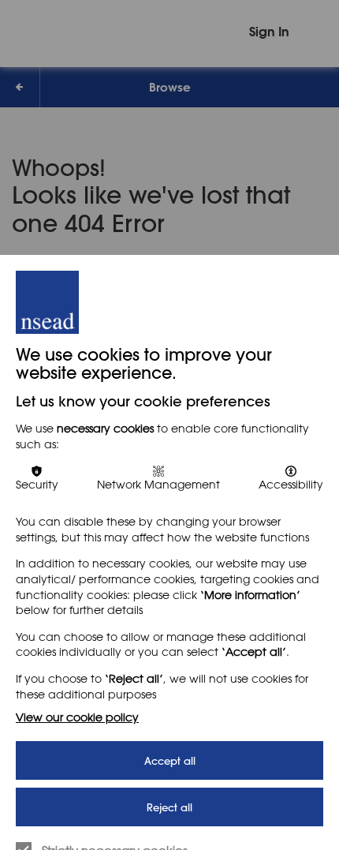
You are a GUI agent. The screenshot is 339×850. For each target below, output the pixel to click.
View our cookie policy (77, 717)
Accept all (170, 760)
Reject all (169, 807)
